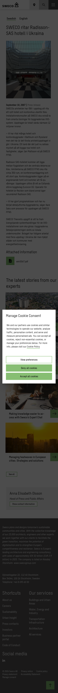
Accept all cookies (29, 376)
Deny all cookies (29, 368)
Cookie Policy (33, 346)
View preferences (29, 359)
